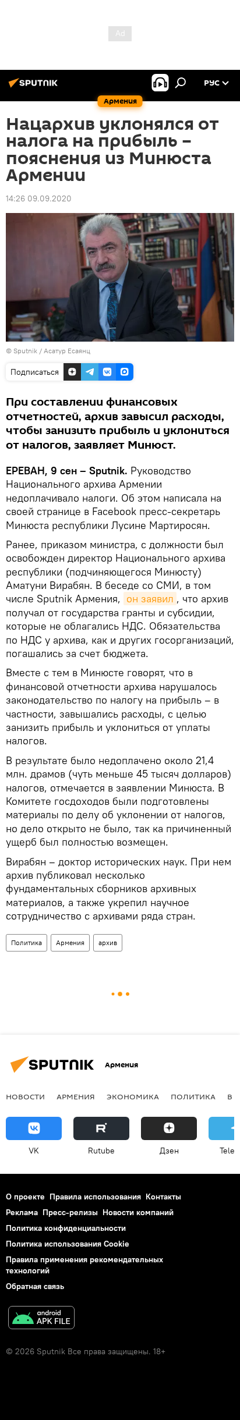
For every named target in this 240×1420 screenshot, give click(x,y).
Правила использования (95, 1196)
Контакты (163, 1196)
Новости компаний (138, 1212)
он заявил (150, 598)
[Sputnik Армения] (35, 87)
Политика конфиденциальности (66, 1228)
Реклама (22, 1212)
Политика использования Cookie (67, 1243)
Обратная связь (35, 1286)
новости (25, 1096)
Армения (70, 942)
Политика (26, 942)
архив (107, 942)
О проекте (25, 1196)
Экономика (133, 1096)
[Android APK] (41, 1319)
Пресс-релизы (70, 1212)
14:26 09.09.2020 (39, 198)
